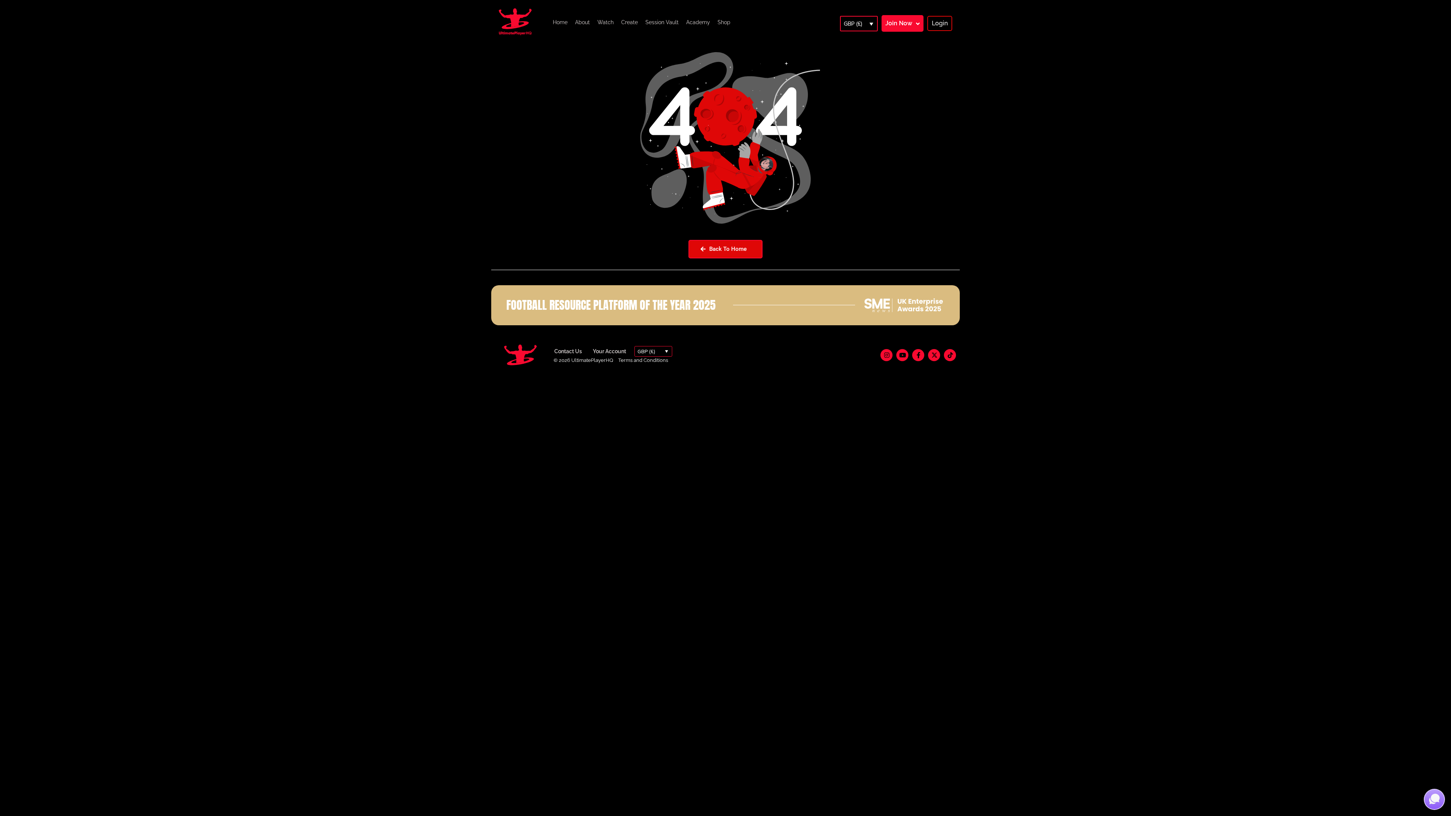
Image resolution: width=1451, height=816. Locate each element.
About (582, 22)
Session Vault (662, 22)
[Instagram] (886, 355)
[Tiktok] (950, 355)
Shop (724, 22)
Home (560, 22)
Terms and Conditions (643, 360)
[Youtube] (902, 355)
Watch (605, 22)
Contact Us (568, 351)
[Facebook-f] (918, 355)
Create (629, 22)
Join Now (898, 23)
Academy (698, 22)
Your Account (609, 351)
